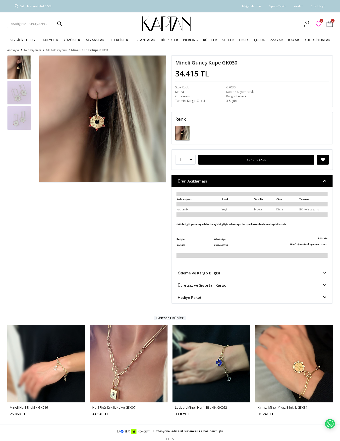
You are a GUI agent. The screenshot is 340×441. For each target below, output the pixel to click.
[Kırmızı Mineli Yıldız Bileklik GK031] (294, 363)
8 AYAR (293, 40)
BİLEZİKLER (169, 40)
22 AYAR (276, 40)
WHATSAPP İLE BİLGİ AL (330, 424)
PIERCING (190, 40)
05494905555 (221, 245)
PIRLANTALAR (144, 40)
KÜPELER (210, 40)
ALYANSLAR (95, 40)
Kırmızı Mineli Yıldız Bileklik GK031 (282, 407)
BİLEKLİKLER (119, 40)
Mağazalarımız (251, 6)
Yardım (298, 6)
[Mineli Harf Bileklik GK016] (46, 363)
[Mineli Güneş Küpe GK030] (182, 132)
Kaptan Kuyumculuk (240, 92)
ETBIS (170, 439)
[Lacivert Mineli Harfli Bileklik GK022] (211, 363)
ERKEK (243, 40)
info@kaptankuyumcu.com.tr (310, 244)
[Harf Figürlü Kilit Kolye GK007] (129, 363)
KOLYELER (50, 40)
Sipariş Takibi (277, 6)
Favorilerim (321, 21)
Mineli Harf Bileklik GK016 (29, 407)
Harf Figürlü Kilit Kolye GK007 (113, 407)
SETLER (228, 40)
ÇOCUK (259, 40)
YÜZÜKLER (71, 40)
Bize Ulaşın (318, 6)
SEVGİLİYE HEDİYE (23, 40)
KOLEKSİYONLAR (317, 40)
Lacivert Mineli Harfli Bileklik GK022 (201, 407)
